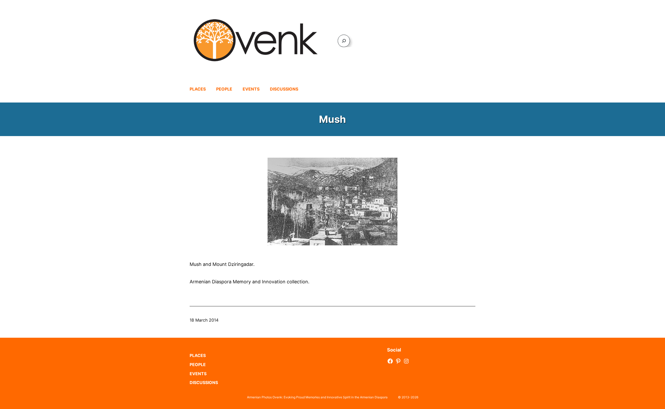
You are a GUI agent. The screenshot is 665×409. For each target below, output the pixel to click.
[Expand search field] (344, 41)
